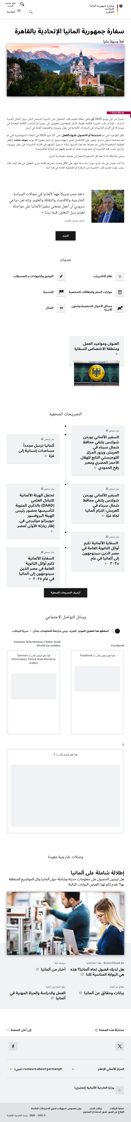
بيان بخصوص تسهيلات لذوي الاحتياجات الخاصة (56, 1108)
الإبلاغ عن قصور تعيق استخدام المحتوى (103, 1111)
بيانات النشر (95, 1108)
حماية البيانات (117, 1108)
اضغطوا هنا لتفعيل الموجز (93, 631)
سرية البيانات (20, 631)
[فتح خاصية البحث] (32, 10)
